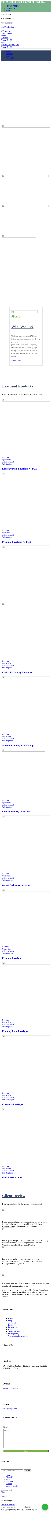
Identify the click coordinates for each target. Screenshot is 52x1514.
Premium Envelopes (12, 958)
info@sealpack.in (7, 27)
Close (3, 1492)
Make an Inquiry (8, 1100)
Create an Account (8, 1505)
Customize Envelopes (12, 1104)
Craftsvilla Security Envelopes (17, 672)
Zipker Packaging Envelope (16, 885)
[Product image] (26, 605)
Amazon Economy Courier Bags (18, 745)
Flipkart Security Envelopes (16, 811)
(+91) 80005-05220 (10, 1388)
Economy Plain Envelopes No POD (19, 468)
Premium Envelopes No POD (16, 542)
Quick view (6, 460)
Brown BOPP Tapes (12, 1177)
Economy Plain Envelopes (15, 1031)
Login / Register (12, 1486)
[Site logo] (5, 31)
